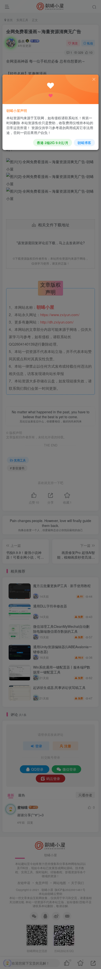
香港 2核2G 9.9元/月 (52, 142)
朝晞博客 (84, 142)
